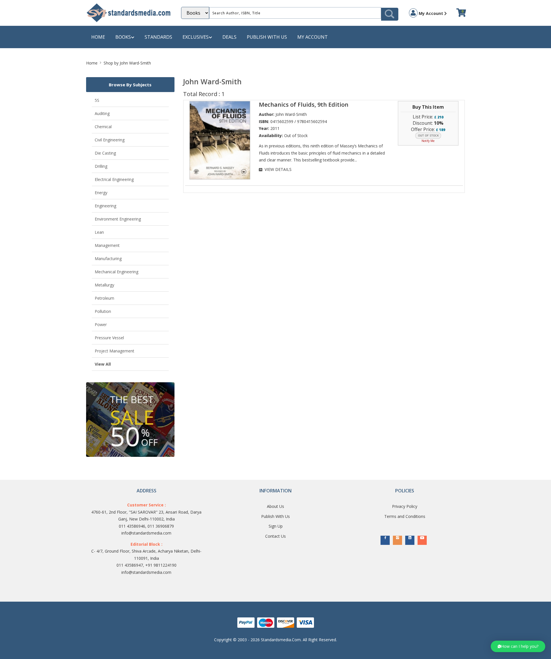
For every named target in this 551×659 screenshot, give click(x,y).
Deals (229, 37)
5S (97, 100)
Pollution (103, 311)
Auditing (102, 113)
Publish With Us (275, 516)
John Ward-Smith (291, 114)
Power (101, 324)
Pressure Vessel (109, 337)
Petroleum (104, 298)
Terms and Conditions (404, 516)
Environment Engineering (118, 219)
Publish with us (267, 37)
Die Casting (105, 153)
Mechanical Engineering (116, 271)
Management (107, 245)
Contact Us (275, 536)
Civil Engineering (110, 140)
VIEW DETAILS (278, 169)
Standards (158, 37)
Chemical (103, 126)
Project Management (114, 351)
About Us (275, 506)
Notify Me (428, 141)
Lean (99, 232)
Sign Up (276, 526)
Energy (101, 192)
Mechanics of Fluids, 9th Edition (303, 104)
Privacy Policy (404, 506)
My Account (431, 13)
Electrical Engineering (114, 179)
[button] (518, 646)
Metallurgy (104, 285)
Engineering (105, 205)
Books (123, 37)
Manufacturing (108, 258)
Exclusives (196, 37)
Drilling (101, 166)
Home (98, 37)
